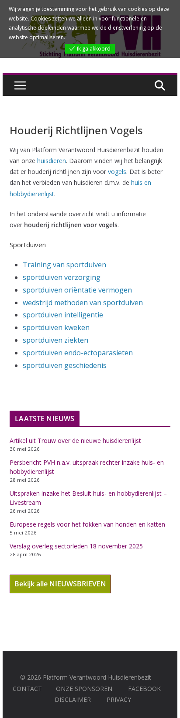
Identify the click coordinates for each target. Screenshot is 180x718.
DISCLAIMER (73, 699)
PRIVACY (119, 699)
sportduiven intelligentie (63, 315)
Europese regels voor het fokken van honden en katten (87, 524)
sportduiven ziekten (55, 340)
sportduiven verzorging (61, 277)
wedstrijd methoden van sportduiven (83, 302)
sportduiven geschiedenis (65, 365)
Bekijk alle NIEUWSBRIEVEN (60, 584)
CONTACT (27, 688)
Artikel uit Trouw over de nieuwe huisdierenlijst (75, 440)
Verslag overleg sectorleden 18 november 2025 (76, 546)
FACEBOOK (144, 688)
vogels (117, 171)
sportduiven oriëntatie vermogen (77, 290)
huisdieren (51, 161)
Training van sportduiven (64, 264)
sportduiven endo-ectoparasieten (78, 352)
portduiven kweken (58, 327)
